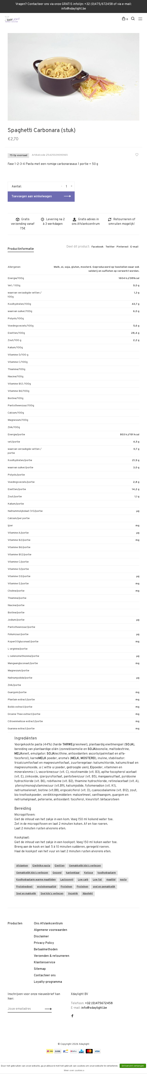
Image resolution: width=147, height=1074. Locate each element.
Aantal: (17, 187)
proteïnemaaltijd (46, 886)
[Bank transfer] (57, 1053)
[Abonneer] (47, 1009)
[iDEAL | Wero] (49, 1053)
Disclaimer (41, 937)
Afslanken (22, 865)
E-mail (134, 246)
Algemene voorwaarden (50, 930)
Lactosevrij (66, 879)
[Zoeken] (133, 19)
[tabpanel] (73, 77)
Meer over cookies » (74, 1070)
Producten (15, 924)
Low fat (97, 879)
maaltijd (110, 879)
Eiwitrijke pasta (41, 865)
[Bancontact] (65, 1053)
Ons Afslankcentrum (48, 924)
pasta (123, 879)
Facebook (97, 246)
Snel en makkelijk (26, 893)
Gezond (57, 872)
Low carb (83, 879)
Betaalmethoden (46, 949)
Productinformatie (21, 249)
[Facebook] (72, 1016)
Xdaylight (87, 893)
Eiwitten (60, 865)
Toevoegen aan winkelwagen (31, 196)
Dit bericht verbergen (133, 1066)
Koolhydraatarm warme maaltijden (36, 879)
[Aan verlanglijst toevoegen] (136, 155)
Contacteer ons (45, 975)
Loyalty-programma (48, 982)
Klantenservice (44, 962)
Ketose (88, 872)
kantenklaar (73, 872)
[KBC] (81, 1053)
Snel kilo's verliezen (52, 893)
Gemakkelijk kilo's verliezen (85, 865)
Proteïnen (66, 886)
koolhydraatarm (107, 872)
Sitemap (40, 969)
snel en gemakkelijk (104, 886)
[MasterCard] (89, 1053)
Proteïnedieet (24, 886)
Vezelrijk (73, 893)
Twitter (110, 246)
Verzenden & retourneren (51, 956)
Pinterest (122, 246)
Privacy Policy (44, 943)
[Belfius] (73, 1053)
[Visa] (97, 1053)
